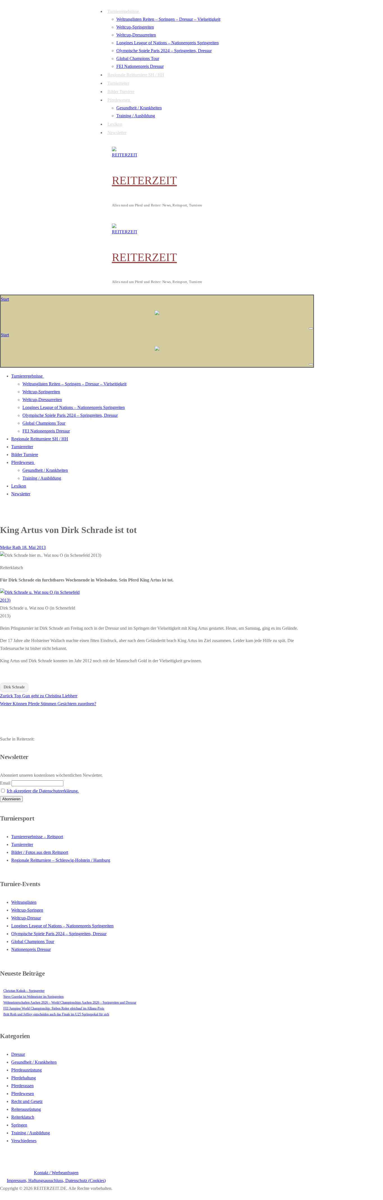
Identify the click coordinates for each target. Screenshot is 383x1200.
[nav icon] (311, 328)
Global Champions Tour (32, 941)
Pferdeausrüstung (26, 1070)
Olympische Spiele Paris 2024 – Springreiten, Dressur (59, 933)
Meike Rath (10, 547)
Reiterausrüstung (26, 1109)
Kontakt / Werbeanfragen (56, 1172)
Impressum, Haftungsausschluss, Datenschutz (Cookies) (56, 1180)
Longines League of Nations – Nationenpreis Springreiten (62, 925)
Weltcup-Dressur (26, 918)
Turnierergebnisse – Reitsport (37, 836)
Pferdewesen (22, 1093)
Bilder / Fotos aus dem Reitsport (39, 852)
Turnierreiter (22, 844)
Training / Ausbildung (30, 1132)
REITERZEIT (144, 180)
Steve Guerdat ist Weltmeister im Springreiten (33, 997)
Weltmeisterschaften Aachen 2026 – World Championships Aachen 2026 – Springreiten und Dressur (69, 1002)
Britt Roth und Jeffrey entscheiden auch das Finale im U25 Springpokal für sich (56, 1014)
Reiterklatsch (22, 1117)
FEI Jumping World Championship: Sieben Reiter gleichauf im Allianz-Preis (53, 1008)
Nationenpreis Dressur (31, 949)
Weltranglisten (23, 902)
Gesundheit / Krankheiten (34, 1062)
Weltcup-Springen (27, 910)
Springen (19, 1125)
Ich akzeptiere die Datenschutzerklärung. (43, 790)
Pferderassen (22, 1085)
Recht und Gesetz (27, 1101)
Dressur (18, 1054)
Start (5, 299)
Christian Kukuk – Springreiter (24, 991)
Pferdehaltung (23, 1077)
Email (5, 783)
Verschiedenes (23, 1140)
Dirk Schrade (14, 687)
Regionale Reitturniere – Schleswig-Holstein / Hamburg (60, 860)
